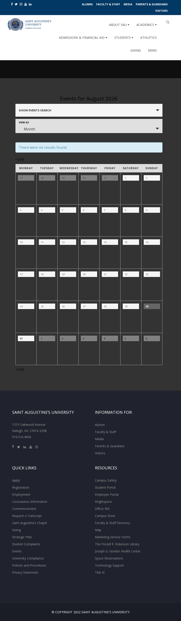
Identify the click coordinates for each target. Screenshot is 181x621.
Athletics (148, 37)
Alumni (87, 4)
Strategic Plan (22, 537)
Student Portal (105, 487)
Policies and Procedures (29, 565)
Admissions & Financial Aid (82, 37)
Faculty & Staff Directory (112, 523)
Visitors (161, 11)
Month (29, 129)
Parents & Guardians (152, 4)
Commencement (24, 509)
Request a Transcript (27, 516)
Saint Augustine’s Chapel (29, 523)
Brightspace (103, 501)
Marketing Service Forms (112, 537)
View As (24, 122)
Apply (16, 480)
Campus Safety (106, 480)
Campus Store (105, 516)
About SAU (118, 25)
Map (98, 530)
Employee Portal (107, 494)
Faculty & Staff (108, 4)
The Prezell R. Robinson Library (117, 544)
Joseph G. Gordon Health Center (118, 551)
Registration (20, 487)
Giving (135, 50)
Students (123, 37)
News (152, 50)
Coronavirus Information (29, 501)
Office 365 (102, 509)
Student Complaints (26, 544)
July (19, 159)
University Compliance (28, 558)
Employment (21, 494)
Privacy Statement (25, 572)
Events (17, 551)
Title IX (100, 572)
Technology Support (109, 565)
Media (128, 4)
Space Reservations (109, 558)
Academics (145, 25)
